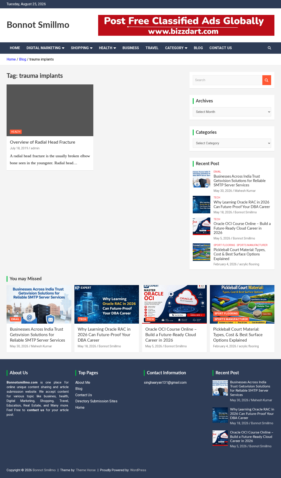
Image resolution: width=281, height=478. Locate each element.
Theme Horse (86, 470)
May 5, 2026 (222, 238)
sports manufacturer (252, 245)
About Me (82, 382)
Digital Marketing (44, 48)
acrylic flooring (249, 264)
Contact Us (220, 48)
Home (15, 48)
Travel (152, 48)
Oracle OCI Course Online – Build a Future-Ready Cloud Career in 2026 (242, 228)
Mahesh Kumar (245, 191)
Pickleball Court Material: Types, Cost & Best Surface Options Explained (239, 254)
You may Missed (25, 279)
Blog (198, 48)
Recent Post (207, 164)
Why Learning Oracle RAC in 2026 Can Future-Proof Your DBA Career (104, 334)
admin (35, 148)
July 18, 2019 (19, 148)
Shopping (80, 48)
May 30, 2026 (223, 191)
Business (130, 48)
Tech (217, 197)
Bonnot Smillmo (38, 25)
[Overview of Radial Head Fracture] (50, 110)
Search (266, 80)
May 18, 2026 (223, 212)
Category (174, 48)
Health (105, 48)
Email (217, 171)
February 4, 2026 (225, 264)
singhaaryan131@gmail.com (165, 382)
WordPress (138, 470)
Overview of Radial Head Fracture (42, 142)
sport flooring (224, 245)
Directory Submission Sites (96, 401)
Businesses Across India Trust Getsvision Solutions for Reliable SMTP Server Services (240, 181)
